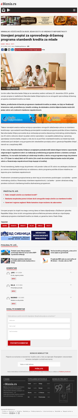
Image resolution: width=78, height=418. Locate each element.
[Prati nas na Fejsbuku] (10, 413)
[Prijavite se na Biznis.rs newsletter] (3, 10)
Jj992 (13, 272)
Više (43, 49)
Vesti (12, 44)
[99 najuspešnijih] (58, 387)
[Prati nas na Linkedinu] (19, 413)
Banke (3, 44)
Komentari (11, 268)
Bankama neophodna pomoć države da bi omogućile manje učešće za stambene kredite (38, 199)
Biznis (29, 392)
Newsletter (58, 411)
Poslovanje (42, 397)
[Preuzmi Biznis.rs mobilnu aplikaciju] (12, 413)
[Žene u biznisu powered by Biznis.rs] (63, 397)
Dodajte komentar (15, 309)
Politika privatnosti (36, 411)
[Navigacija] (74, 10)
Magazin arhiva (67, 411)
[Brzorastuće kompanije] (68, 387)
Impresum (11, 411)
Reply (13, 278)
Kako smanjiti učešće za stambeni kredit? (21, 195)
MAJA (13, 285)
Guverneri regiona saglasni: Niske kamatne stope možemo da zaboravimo (33, 203)
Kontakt (19, 411)
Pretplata (4, 413)
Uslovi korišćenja (48, 411)
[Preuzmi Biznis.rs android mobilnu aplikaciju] (8, 10)
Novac (40, 388)
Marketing (26, 411)
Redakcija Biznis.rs (20, 46)
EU (29, 397)
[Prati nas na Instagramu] (17, 413)
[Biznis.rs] (10, 384)
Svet (29, 388)
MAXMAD (14, 297)
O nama (4, 411)
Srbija (8, 44)
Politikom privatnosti (64, 371)
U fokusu (41, 392)
